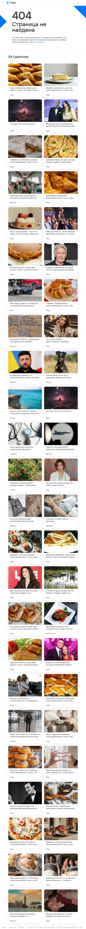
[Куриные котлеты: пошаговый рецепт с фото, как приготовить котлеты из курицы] (25, 655)
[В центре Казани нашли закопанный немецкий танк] (25, 511)
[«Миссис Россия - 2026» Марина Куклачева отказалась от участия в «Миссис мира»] (61, 224)
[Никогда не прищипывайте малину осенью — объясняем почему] (25, 475)
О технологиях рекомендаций (45, 927)
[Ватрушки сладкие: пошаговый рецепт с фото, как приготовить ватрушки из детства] (25, 619)
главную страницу (36, 42)
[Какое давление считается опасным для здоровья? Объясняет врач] (25, 439)
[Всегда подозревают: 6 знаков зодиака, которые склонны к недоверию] (61, 906)
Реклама (21, 927)
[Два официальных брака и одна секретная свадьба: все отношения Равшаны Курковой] (25, 583)
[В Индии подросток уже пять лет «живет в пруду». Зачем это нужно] (61, 583)
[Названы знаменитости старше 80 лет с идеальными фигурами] (61, 260)
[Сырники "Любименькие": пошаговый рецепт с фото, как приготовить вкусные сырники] (61, 296)
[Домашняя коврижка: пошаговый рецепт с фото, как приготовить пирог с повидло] (61, 547)
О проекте (30, 927)
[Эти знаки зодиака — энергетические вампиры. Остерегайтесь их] (61, 332)
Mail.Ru (4, 927)
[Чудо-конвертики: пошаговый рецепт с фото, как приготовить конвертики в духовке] (25, 80)
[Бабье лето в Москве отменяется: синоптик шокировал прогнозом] (25, 727)
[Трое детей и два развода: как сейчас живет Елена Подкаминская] (61, 475)
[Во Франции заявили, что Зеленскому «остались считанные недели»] (25, 367)
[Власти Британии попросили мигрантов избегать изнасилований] (25, 906)
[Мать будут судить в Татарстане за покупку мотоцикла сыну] (25, 296)
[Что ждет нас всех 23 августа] (61, 403)
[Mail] (7, 2)
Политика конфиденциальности (67, 927)
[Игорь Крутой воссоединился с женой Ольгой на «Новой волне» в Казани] (61, 116)
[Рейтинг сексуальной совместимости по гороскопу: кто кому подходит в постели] (25, 691)
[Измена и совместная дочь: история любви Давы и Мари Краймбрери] (61, 655)
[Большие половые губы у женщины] (61, 511)
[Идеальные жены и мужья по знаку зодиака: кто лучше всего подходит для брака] (61, 763)
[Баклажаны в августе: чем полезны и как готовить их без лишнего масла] (61, 619)
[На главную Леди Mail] (12, 2)
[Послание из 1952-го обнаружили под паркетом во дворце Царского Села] (25, 332)
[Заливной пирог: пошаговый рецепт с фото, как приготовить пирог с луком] (25, 260)
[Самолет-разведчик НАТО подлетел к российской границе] (61, 439)
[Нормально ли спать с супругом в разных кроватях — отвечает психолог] (61, 870)
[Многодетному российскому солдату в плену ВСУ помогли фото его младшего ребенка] (25, 188)
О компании (12, 927)
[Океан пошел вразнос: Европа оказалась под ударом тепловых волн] (25, 403)
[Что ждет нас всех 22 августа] (25, 116)
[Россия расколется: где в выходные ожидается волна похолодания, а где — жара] (61, 367)
